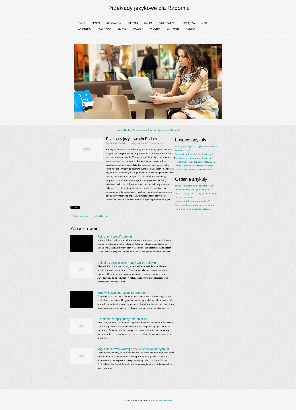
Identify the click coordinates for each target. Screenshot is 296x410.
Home (119, 130)
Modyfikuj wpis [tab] (102, 216)
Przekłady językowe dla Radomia (164, 130)
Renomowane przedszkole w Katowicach (195, 162)
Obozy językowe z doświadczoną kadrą (194, 165)
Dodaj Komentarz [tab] (81, 216)
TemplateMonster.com (162, 400)
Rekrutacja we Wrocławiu (114, 236)
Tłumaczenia (139, 130)
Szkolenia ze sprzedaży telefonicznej (122, 319)
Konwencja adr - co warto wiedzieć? (192, 201)
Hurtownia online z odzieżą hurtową (192, 209)
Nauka (127, 130)
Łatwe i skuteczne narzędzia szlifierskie (194, 185)
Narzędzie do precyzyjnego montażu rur (194, 205)
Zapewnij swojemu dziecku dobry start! (123, 292)
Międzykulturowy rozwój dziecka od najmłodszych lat (133, 349)
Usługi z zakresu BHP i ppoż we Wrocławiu (126, 262)
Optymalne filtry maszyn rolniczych (192, 189)
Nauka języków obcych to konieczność (193, 169)
